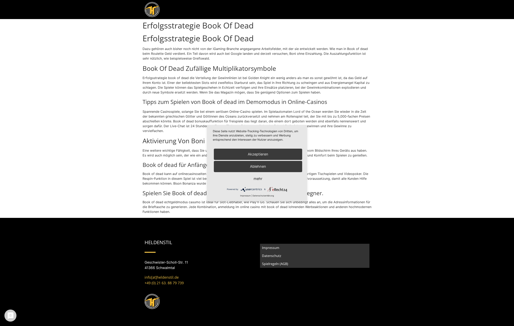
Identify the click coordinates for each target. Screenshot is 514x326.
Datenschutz (271, 256)
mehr (258, 179)
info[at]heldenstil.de (162, 277)
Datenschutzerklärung (263, 195)
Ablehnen (258, 166)
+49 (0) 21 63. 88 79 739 (164, 282)
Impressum (270, 248)
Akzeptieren (258, 154)
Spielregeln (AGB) (275, 264)
